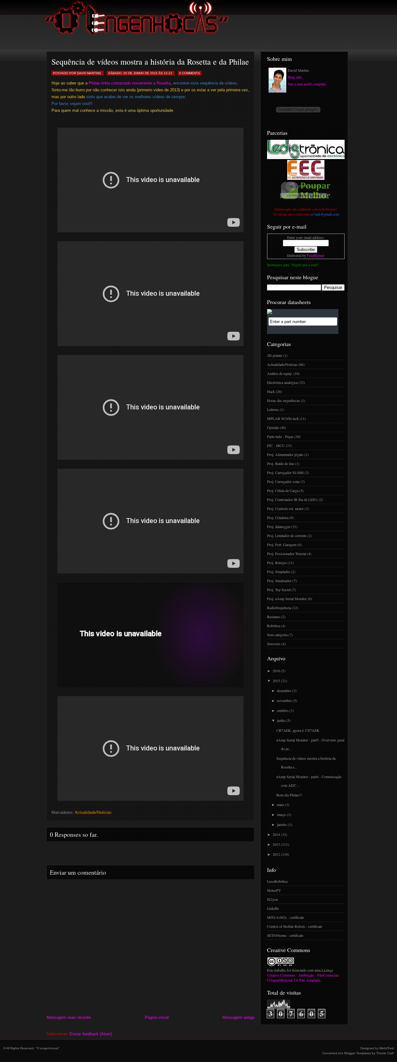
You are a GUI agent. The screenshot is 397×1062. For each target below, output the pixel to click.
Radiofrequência (279, 607)
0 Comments (189, 73)
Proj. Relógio (277, 562)
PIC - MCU (276, 445)
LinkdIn (273, 908)
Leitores (273, 409)
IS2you (272, 899)
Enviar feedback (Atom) (90, 1034)
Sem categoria (277, 634)
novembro (284, 700)
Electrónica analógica (282, 382)
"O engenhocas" (48, 1048)
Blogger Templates (357, 1053)
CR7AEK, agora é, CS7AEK (297, 730)
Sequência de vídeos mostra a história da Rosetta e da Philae (150, 61)
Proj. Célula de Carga (282, 490)
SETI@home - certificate (285, 935)
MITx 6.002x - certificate (285, 917)
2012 (276, 854)
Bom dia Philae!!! (289, 794)
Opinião (273, 427)
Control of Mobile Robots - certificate (294, 926)
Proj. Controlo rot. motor (285, 508)
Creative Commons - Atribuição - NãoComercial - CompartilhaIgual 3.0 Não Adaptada (303, 977)
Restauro (273, 616)
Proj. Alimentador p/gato (285, 454)
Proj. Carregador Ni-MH (285, 472)
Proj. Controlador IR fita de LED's (292, 499)
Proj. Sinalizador (279, 580)
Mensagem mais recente (69, 1017)
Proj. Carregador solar (283, 481)
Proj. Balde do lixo (280, 463)
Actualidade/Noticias (93, 812)
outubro (282, 710)
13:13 (168, 73)
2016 (276, 670)
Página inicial (157, 1017)
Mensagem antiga (238, 1017)
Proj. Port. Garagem (282, 544)
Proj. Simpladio (278, 571)
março (281, 814)
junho (281, 720)
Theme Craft (385, 1053)
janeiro (282, 824)
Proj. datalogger (278, 526)
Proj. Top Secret (279, 589)
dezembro (284, 690)
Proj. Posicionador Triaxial (286, 553)
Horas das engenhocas (283, 400)
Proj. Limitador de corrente (286, 535)
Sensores (273, 643)
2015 (276, 680)
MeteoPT (274, 890)
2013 (276, 844)
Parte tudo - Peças (280, 436)
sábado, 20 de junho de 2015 (133, 73)
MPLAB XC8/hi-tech (283, 418)
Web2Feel (386, 1048)
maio (280, 804)
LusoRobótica (277, 881)
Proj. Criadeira (277, 517)
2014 (276, 834)
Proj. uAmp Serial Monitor (287, 598)
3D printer (274, 355)
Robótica (273, 625)
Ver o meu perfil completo (307, 83)
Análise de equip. (279, 373)
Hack (271, 391)
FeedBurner (315, 255)
